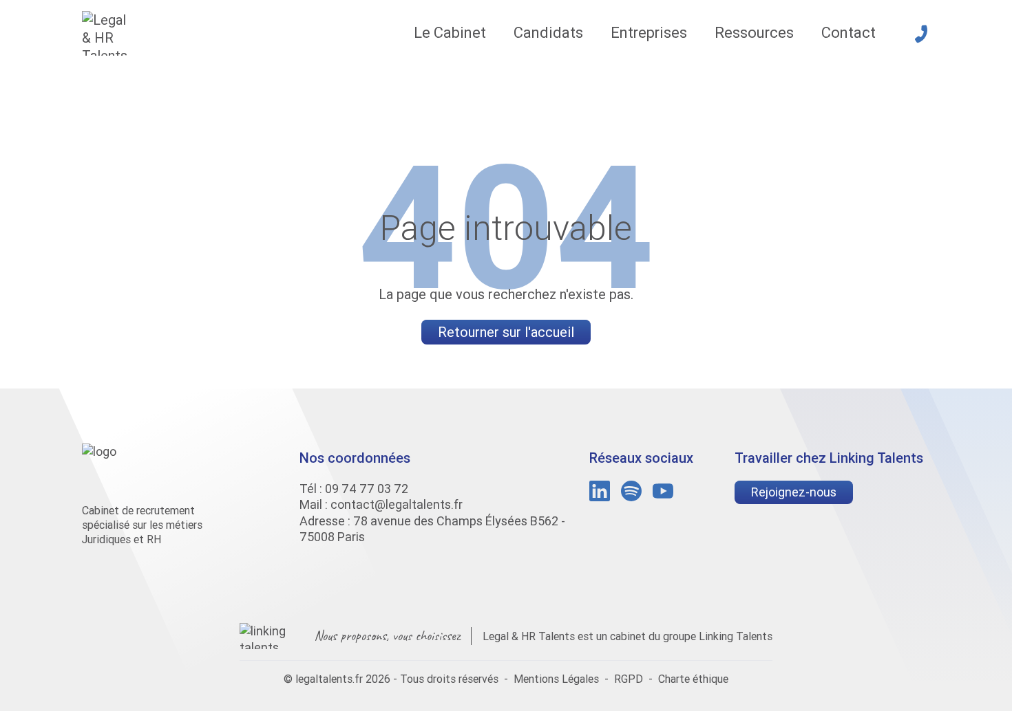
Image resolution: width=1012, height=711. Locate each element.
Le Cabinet (450, 32)
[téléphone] (921, 33)
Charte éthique (693, 679)
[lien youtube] (663, 491)
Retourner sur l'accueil (506, 331)
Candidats (548, 32)
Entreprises (649, 32)
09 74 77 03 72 (366, 488)
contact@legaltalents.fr (396, 504)
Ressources (754, 32)
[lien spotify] (631, 491)
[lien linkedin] (599, 491)
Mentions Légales (556, 679)
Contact (848, 32)
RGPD (628, 679)
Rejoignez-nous (793, 492)
